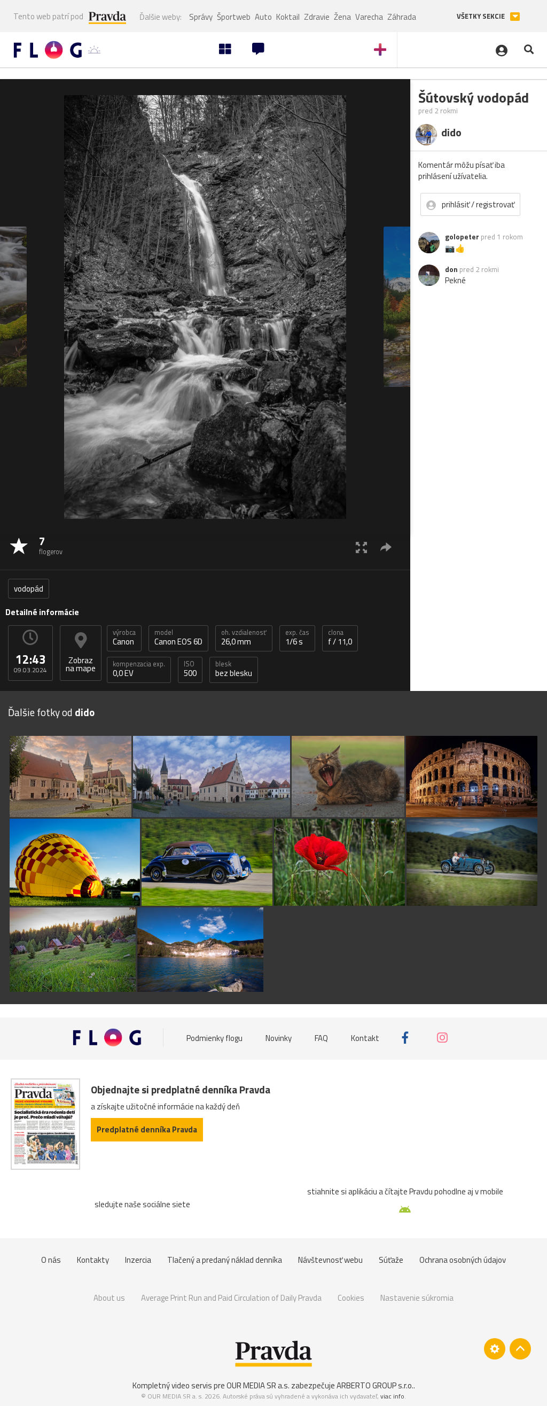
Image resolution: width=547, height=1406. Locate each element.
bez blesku (233, 669)
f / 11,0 (340, 637)
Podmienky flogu (214, 1037)
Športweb (234, 17)
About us (109, 1297)
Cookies (351, 1297)
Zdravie (317, 17)
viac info (392, 1396)
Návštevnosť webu (330, 1259)
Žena (342, 17)
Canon (124, 637)
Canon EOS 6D (178, 637)
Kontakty (93, 1259)
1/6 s (297, 637)
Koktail (288, 17)
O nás (51, 1259)
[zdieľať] (386, 547)
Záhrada (401, 17)
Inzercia (138, 1259)
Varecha (369, 17)
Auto (263, 17)
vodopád (28, 588)
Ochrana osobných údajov (462, 1259)
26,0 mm (244, 637)
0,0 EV (139, 669)
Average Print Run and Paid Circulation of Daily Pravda (231, 1297)
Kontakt (365, 1037)
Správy (201, 17)
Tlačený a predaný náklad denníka (224, 1259)
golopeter (462, 236)
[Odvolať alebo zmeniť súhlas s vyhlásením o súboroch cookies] (494, 1349)
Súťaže (391, 1259)
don (451, 269)
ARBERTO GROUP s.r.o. (375, 1385)
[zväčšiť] (361, 547)
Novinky (278, 1037)
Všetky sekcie (481, 16)
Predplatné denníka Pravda (147, 1129)
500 (190, 669)
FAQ (321, 1037)
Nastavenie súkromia (417, 1297)
